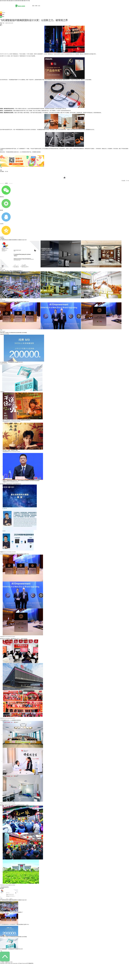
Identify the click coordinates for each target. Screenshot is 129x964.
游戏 (9, 0)
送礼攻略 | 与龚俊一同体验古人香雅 (10, 450)
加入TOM (10, 962)
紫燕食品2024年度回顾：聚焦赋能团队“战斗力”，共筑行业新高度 (13, 638)
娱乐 (5, 0)
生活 (14, 0)
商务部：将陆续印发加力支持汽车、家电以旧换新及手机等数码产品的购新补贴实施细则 (21, 480)
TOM (3, 23)
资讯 (3, 0)
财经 (20, 0)
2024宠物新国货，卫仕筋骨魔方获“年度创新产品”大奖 (11, 362)
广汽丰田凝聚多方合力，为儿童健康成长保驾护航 (10, 720)
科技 (29, 0)
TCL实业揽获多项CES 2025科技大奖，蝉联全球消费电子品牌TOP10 (14, 553)
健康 (22, 0)
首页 (1, 0)
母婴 (16, 0)
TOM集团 (2, 962)
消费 (25, 0)
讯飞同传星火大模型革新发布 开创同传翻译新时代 (10, 483)
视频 (18, 0)
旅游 (12, 0)
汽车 (27, 0)
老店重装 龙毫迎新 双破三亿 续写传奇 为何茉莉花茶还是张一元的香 (14, 805)
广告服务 (6, 962)
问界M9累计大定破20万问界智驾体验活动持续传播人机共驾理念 (13, 332)
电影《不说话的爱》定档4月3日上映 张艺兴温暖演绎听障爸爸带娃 (16, 420)
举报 (1, 170)
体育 (7, 0)
